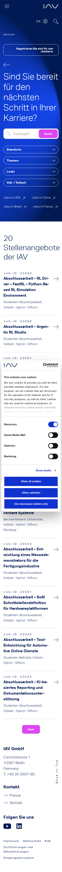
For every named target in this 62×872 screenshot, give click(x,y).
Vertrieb (15, 803)
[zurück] (6, 64)
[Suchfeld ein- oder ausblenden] (56, 21)
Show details (43, 470)
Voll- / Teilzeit (16, 182)
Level (10, 171)
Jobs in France (43, 206)
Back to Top (56, 771)
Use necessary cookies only (31, 503)
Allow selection (31, 492)
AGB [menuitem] (48, 841)
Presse (15, 795)
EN (38, 21)
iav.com (9, 34)
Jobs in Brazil (12, 206)
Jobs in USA (11, 197)
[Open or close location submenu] (45, 21)
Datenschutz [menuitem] (32, 841)
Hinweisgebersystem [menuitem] (18, 857)
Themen (13, 160)
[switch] (53, 435)
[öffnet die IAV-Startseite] (51, 6)
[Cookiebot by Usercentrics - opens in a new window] (43, 365)
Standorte (14, 149)
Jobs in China (41, 197)
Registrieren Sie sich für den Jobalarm (34, 50)
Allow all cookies (31, 481)
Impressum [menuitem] (11, 841)
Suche (48, 133)
